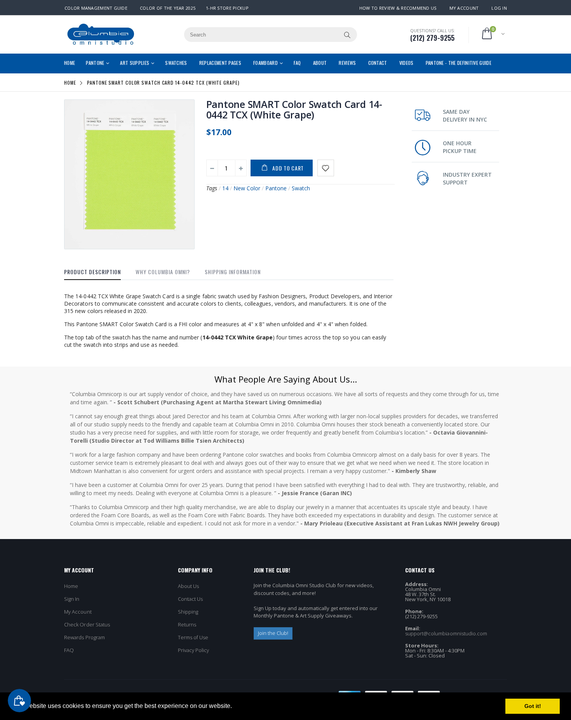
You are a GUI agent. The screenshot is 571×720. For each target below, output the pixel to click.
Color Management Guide (95, 8)
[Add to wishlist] (325, 168)
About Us (188, 586)
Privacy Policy (193, 650)
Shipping (188, 611)
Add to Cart (288, 168)
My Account (464, 8)
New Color (246, 188)
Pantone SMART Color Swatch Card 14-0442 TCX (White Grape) (294, 109)
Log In (499, 8)
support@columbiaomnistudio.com (446, 633)
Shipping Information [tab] (233, 272)
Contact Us (190, 598)
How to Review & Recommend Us (398, 8)
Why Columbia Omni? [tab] (163, 272)
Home (70, 82)
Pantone (276, 188)
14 (225, 188)
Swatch (301, 188)
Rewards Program (84, 637)
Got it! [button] (532, 706)
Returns (187, 624)
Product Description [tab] (92, 272)
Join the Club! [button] (273, 633)
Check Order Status (87, 624)
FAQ (69, 650)
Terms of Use (193, 637)
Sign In (71, 598)
